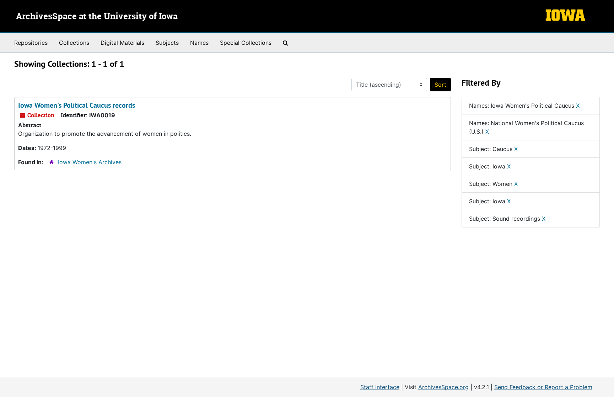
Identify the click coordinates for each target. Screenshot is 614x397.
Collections (74, 42)
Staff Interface (379, 387)
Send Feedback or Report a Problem (543, 387)
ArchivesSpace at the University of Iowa (97, 16)
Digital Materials (122, 42)
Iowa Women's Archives (90, 162)
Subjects (167, 42)
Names (199, 42)
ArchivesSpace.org (443, 387)
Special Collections (245, 42)
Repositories (31, 42)
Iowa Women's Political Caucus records (76, 105)
